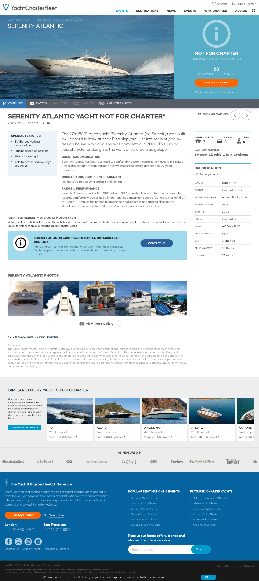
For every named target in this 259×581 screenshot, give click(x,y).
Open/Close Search (254, 11)
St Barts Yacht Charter (144, 508)
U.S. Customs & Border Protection (38, 336)
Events (190, 11)
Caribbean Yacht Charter (145, 524)
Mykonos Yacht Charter (144, 519)
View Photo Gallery (100, 324)
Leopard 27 (229, 219)
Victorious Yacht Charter (207, 508)
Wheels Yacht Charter (205, 503)
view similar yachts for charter (132, 222)
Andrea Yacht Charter (205, 514)
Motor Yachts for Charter (48, 19)
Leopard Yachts (232, 190)
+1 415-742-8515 (57, 529)
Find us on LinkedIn (38, 541)
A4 (51, 428)
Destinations (147, 11)
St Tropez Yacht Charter (145, 498)
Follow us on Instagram (28, 541)
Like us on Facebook (8, 541)
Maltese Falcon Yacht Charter (210, 498)
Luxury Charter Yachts (19, 19)
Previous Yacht (235, 115)
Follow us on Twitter (18, 541)
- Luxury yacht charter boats (40, 7)
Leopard (75, 138)
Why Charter (215, 11)
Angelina (152, 428)
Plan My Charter (23, 515)
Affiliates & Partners (57, 548)
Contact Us (156, 243)
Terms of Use (223, 566)
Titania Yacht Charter (205, 519)
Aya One (245, 428)
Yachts (121, 11)
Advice (241, 11)
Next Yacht (246, 115)
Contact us (56, 515)
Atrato (197, 428)
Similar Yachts (216, 114)
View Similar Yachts (216, 82)
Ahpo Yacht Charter (204, 524)
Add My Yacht (31, 548)
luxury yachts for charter (223, 92)
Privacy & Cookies (244, 566)
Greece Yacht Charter (144, 514)
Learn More (157, 577)
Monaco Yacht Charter (144, 503)
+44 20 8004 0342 (20, 529)
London (10, 524)
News (171, 11)
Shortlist (222, 3)
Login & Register (246, 3)
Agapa (102, 428)
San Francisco (55, 524)
